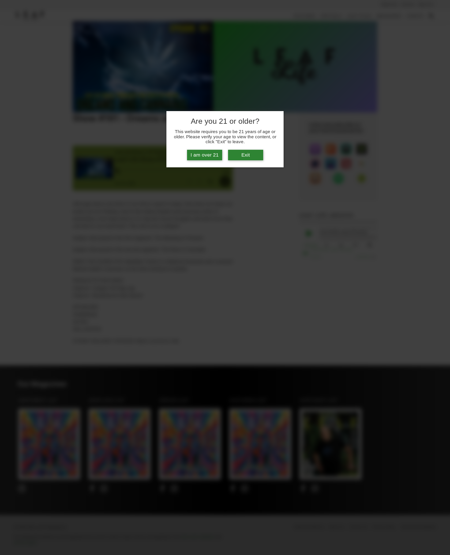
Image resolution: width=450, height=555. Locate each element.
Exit (245, 155)
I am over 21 (205, 155)
